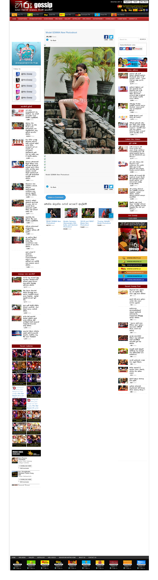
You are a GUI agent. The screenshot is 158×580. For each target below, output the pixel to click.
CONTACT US (133, 19)
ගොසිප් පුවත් (26, 107)
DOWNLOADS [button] (110, 19)
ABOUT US (82, 557)
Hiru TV (20, 15)
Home (13, 557)
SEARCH (143, 39)
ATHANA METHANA (35, 19)
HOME (14, 19)
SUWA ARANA (48, 19)
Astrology (76, 19)
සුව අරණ (133, 143)
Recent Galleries (26, 346)
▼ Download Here (25, 466)
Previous (48, 215)
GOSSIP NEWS (22, 19)
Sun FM (68, 15)
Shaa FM (103, 15)
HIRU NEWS (58, 19)
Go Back (53, 40)
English (127, 2)
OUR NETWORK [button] (97, 19)
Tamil (135, 2)
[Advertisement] (132, 427)
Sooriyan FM (85, 15)
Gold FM (51, 15)
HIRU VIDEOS (87, 19)
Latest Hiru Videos (132, 139)
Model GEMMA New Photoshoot (61, 32)
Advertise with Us (116, 2)
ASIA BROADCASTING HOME (67, 557)
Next (111, 215)
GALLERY (67, 19)
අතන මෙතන (132, 70)
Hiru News (144, 2)
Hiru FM (35, 15)
